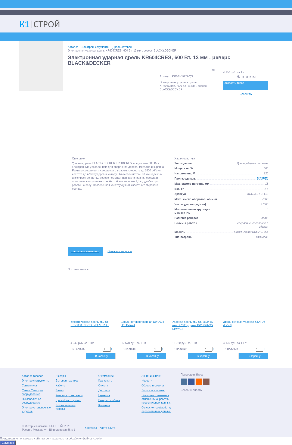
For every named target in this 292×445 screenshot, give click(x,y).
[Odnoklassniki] (199, 382)
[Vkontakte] (184, 382)
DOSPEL (262, 178)
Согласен (8, 442)
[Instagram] (206, 382)
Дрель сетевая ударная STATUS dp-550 (244, 323)
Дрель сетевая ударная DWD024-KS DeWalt (143, 323)
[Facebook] (191, 382)
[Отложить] (80, 356)
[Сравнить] (73, 356)
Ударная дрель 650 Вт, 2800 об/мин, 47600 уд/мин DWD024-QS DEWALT (192, 325)
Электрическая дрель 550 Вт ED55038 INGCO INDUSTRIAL (90, 323)
